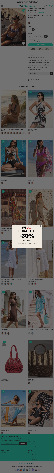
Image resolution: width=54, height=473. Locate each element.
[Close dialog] (40, 226)
